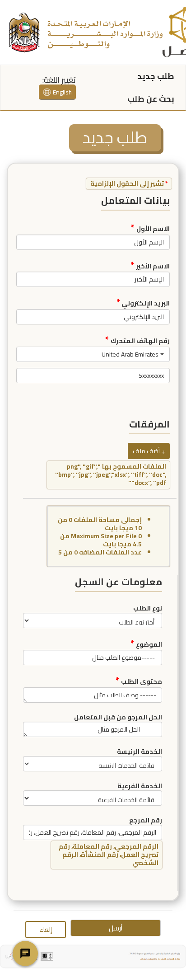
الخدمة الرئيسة (139, 751)
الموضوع (146, 643)
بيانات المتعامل (135, 200)
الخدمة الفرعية (139, 785)
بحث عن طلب (150, 98)
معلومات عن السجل (118, 582)
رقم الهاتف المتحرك (137, 339)
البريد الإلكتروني (143, 302)
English (62, 92)
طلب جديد (155, 76)
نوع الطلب (147, 607)
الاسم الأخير (150, 265)
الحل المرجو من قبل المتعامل (118, 716)
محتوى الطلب (139, 680)
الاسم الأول (150, 227)
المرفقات (149, 424)
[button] (93, 354)
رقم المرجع (145, 819)
